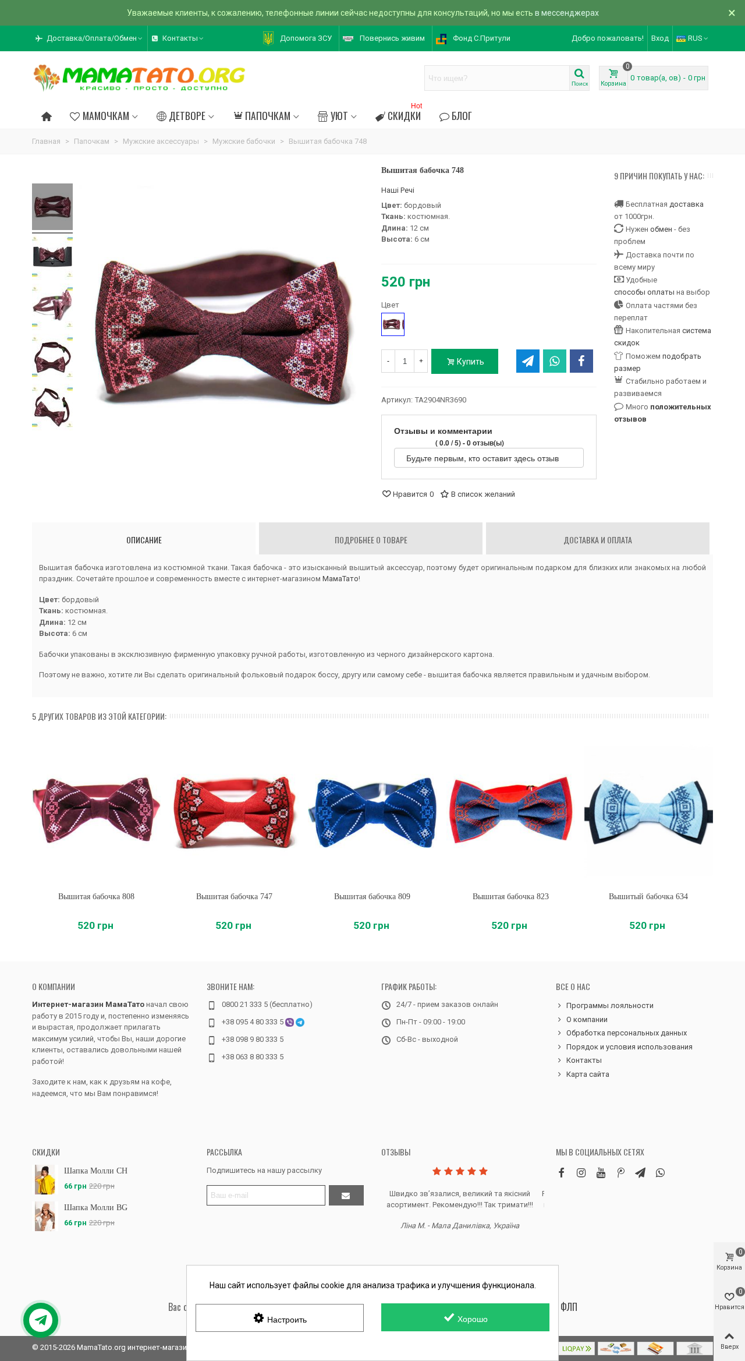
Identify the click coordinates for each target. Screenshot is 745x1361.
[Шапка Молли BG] (45, 1216)
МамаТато (340, 578)
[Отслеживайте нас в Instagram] (581, 1172)
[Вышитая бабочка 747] (234, 811)
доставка (686, 204)
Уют (339, 115)
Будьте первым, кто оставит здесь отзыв (483, 458)
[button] (89, 38)
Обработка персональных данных (626, 1032)
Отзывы (395, 1152)
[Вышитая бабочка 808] (96, 811)
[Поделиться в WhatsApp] (554, 361)
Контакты (584, 1060)
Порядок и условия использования (629, 1046)
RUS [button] (695, 38)
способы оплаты (644, 292)
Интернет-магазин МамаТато (88, 1004)
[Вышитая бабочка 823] (510, 811)
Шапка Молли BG (95, 1207)
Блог (462, 115)
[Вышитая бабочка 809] (372, 811)
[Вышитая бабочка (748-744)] (52, 208)
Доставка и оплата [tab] (597, 539)
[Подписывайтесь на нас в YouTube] (600, 1172)
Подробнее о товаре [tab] (371, 539)
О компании (53, 986)
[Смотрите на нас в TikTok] (620, 1172)
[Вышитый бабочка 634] (648, 811)
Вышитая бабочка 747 (234, 896)
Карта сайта (587, 1074)
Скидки (405, 114)
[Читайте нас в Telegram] (640, 1172)
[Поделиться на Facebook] (581, 361)
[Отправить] (346, 1195)
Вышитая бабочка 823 (511, 896)
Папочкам (267, 115)
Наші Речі (397, 190)
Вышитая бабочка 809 (372, 896)
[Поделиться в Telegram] (528, 361)
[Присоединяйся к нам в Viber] (660, 1172)
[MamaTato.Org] (139, 78)
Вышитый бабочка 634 (648, 896)
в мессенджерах (567, 12)
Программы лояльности (610, 1005)
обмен (661, 229)
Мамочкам (106, 115)
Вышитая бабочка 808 (96, 896)
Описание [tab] (144, 539)
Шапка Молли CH (95, 1170)
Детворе (187, 115)
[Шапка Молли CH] (45, 1179)
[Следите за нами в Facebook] (561, 1172)
